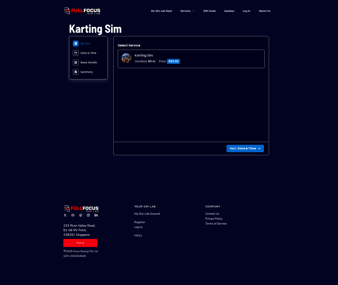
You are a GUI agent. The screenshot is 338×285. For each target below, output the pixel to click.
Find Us (80, 243)
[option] (191, 59)
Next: (243, 148)
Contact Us (212, 214)
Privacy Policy (214, 219)
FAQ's (138, 236)
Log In (246, 11)
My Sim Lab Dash (161, 11)
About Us (264, 11)
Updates (229, 11)
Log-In (138, 227)
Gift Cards (209, 11)
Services (185, 11)
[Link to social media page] (65, 215)
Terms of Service (216, 224)
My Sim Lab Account (147, 214)
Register (139, 222)
